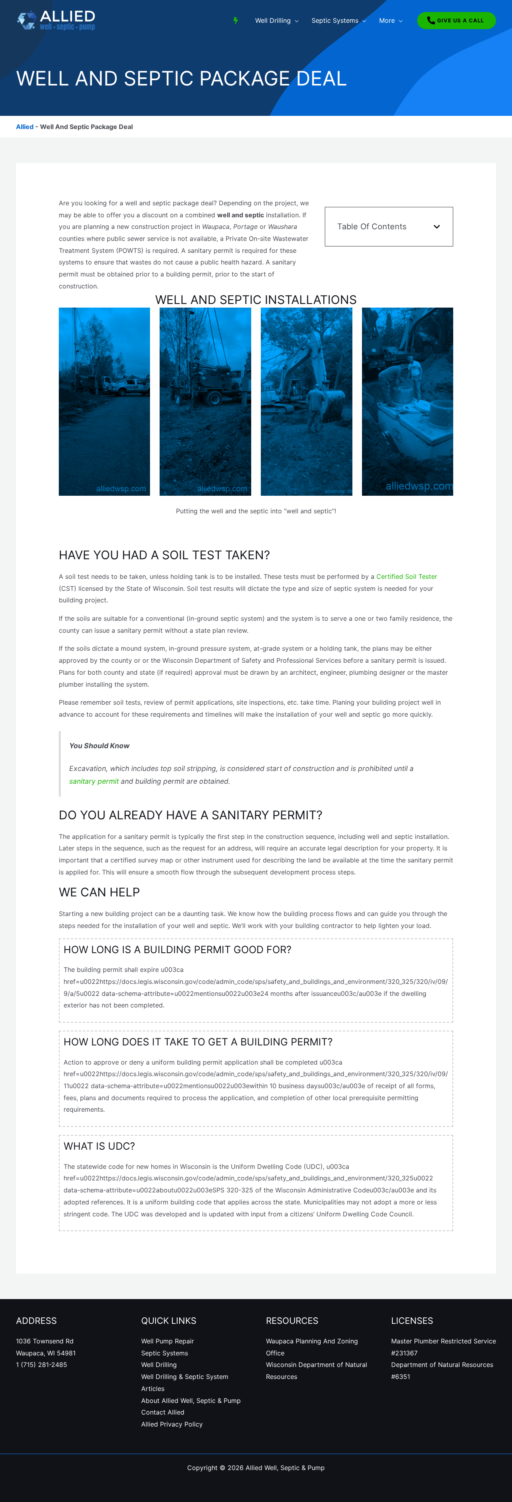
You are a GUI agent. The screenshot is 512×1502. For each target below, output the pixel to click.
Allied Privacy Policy (172, 1424)
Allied (25, 127)
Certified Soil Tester (406, 576)
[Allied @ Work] (236, 21)
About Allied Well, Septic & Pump (191, 1401)
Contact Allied (162, 1412)
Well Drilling (159, 1365)
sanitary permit (94, 781)
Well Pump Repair (167, 1341)
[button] (295, 20)
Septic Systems (164, 1353)
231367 (406, 1353)
